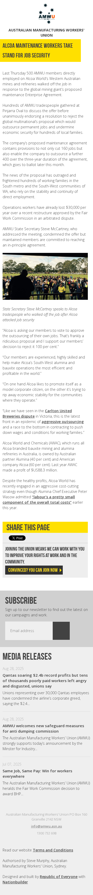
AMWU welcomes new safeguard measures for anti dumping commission (43, 728)
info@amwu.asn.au (46, 826)
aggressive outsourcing (63, 421)
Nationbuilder (15, 882)
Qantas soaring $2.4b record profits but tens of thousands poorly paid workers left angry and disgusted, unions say (45, 681)
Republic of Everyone (59, 876)
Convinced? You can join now (33, 570)
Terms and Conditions (53, 850)
